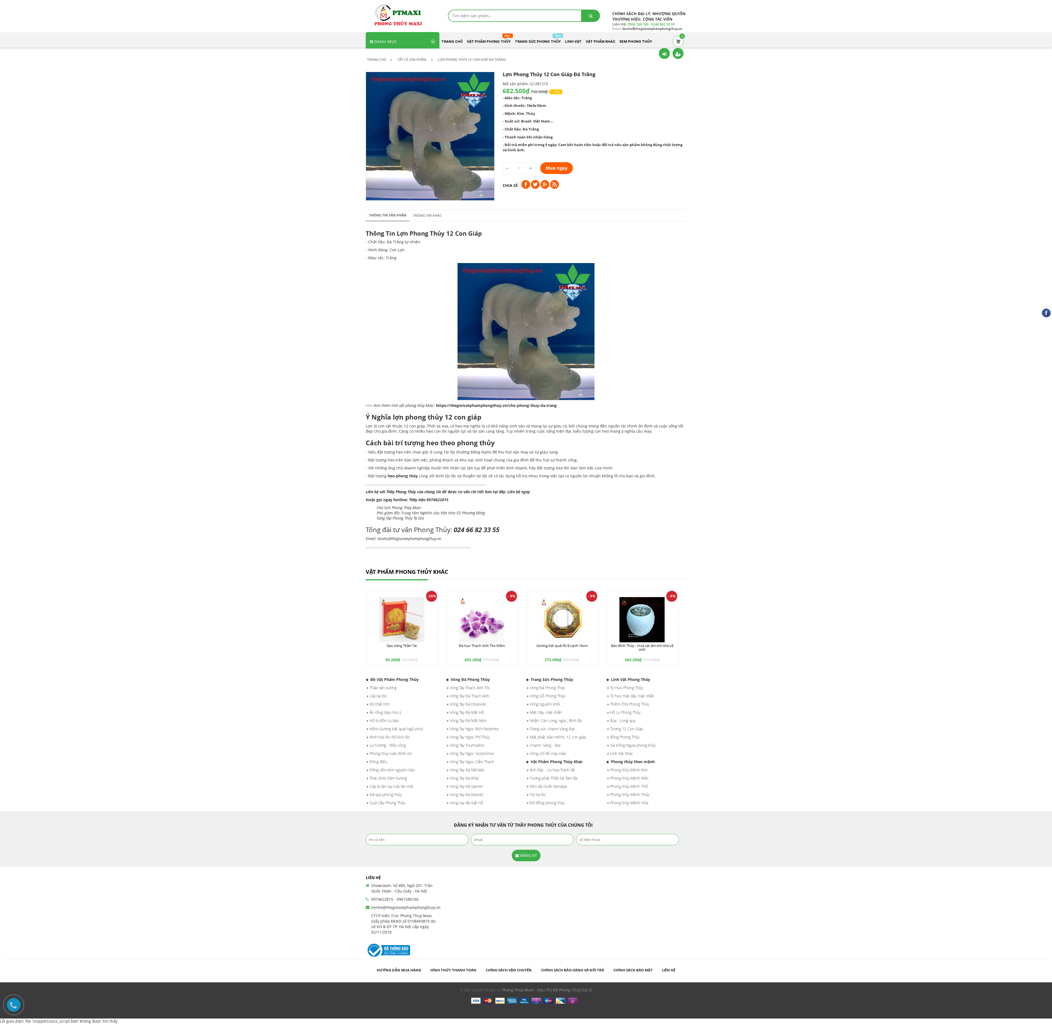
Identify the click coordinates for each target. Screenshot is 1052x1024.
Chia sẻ (510, 185)
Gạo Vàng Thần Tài (402, 645)
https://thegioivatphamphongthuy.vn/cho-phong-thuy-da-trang (496, 405)
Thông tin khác (427, 215)
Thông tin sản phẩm (387, 215)
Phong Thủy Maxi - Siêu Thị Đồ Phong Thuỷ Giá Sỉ (547, 989)
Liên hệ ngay (518, 491)
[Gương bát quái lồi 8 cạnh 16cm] (562, 619)
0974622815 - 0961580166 (395, 899)
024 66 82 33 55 (476, 529)
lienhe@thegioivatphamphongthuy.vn (406, 907)
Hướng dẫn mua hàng (399, 970)
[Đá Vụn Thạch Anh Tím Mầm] (482, 619)
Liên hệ (668, 970)
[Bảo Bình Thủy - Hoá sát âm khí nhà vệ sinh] (642, 619)
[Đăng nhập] (664, 53)
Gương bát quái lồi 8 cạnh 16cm (562, 645)
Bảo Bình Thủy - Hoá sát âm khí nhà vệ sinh (642, 647)
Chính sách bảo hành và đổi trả (572, 970)
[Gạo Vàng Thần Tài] (401, 619)
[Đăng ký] (678, 53)
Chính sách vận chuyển (509, 970)
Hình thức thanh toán (453, 970)
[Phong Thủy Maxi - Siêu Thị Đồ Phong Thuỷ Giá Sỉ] (400, 14)
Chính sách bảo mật (633, 970)
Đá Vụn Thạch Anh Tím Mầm (482, 645)
